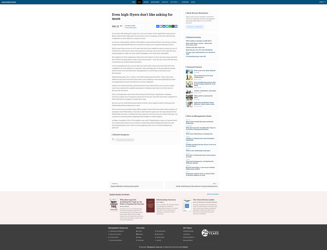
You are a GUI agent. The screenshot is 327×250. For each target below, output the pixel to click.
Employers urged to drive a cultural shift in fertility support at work (200, 174)
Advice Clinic (160, 237)
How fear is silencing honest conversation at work (201, 156)
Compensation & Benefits (124, 140)
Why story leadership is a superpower (199, 134)
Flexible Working (188, 231)
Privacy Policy (114, 237)
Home (133, 2)
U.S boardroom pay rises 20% (196, 56)
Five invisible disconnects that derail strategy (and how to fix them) (205, 83)
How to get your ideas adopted (204, 70)
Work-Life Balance (188, 237)
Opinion (146, 2)
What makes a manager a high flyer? (199, 41)
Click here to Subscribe (195, 27)
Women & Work (188, 240)
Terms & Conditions (116, 240)
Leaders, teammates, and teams (205, 91)
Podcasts (165, 2)
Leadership (186, 234)
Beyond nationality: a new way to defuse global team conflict (200, 168)
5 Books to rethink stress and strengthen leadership (200, 139)
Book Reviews (155, 2)
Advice (193, 2)
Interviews (185, 2)
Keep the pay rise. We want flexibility (199, 50)
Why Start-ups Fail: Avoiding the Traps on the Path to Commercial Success (201, 128)
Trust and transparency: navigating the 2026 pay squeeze (200, 162)
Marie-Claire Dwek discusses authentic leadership (199, 122)
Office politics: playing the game (203, 96)
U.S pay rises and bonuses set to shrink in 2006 (200, 53)
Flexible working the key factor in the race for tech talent (201, 145)
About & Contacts (115, 234)
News (139, 2)
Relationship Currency (166, 200)
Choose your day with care (195, 47)
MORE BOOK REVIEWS (213, 194)
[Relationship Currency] (151, 207)
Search (159, 240)
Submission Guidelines (117, 231)
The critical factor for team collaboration (203, 76)
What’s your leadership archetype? (198, 150)
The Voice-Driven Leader (203, 200)
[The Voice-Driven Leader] (188, 207)
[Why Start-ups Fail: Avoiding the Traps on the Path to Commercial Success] (115, 210)
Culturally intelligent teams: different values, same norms (204, 103)
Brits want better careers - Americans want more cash (199, 44)
